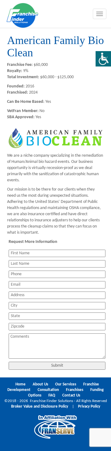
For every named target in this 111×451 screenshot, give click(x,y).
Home (20, 384)
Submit (57, 365)
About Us (40, 384)
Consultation (48, 390)
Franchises (74, 390)
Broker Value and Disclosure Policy (39, 407)
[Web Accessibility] (103, 58)
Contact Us (71, 395)
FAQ (51, 395)
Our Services (65, 384)
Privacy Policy (89, 407)
